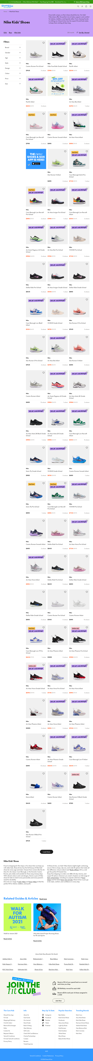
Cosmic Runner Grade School (35, 910)
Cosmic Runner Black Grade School (35, 873)
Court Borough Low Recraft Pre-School (35, 138)
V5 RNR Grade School (55, 323)
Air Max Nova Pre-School (77, 544)
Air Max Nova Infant (76, 137)
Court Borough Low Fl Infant (78, 759)
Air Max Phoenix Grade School (55, 760)
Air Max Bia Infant (75, 102)
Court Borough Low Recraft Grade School (35, 1057)
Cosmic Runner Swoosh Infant (57, 137)
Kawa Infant (30, 797)
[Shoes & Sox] (7, 6)
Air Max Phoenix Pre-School (78, 651)
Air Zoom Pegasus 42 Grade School (35, 251)
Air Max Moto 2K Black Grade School (36, 435)
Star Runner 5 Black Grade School (78, 798)
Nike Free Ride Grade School (57, 66)
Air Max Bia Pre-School (55, 250)
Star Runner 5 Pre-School (77, 323)
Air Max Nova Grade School (35, 688)
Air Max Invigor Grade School (57, 287)
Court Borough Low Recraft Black (78, 873)
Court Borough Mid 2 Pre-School (77, 176)
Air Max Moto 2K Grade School (77, 397)
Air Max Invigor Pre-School (56, 212)
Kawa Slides (73, 985)
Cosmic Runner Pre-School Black (34, 948)
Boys (10, 32)
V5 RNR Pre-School (75, 250)
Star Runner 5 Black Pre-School (34, 836)
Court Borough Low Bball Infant (34, 324)
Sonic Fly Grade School (33, 471)
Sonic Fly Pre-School (32, 507)
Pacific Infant (73, 66)
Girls (5, 32)
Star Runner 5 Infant (54, 175)
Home (5, 11)
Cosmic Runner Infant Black (57, 872)
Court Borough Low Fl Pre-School (34, 652)
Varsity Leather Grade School (57, 835)
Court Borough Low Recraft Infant (78, 213)
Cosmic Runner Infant (33, 396)
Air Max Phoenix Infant (55, 651)
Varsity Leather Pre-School (56, 947)
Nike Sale (17, 32)
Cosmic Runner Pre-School (34, 66)
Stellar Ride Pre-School (33, 287)
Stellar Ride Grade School (77, 287)
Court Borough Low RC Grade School (79, 836)
